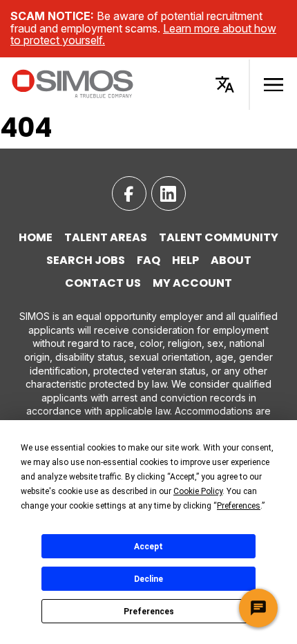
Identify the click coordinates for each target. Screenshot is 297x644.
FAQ (148, 260)
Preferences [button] (238, 506)
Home (35, 237)
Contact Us (103, 283)
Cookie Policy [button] (197, 491)
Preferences (149, 611)
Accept (148, 546)
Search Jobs (85, 260)
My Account (192, 283)
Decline (148, 579)
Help (185, 260)
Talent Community (218, 237)
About (231, 260)
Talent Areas (105, 237)
